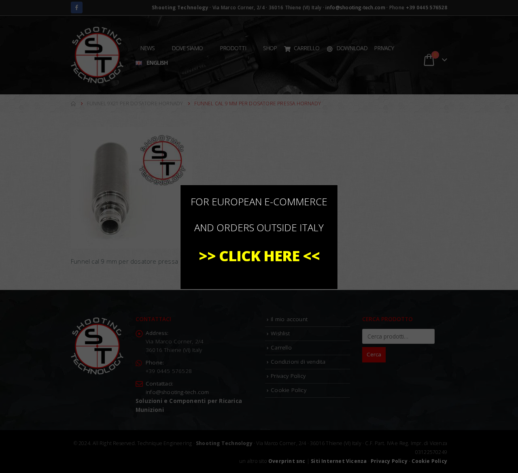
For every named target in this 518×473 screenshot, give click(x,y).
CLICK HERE (259, 256)
